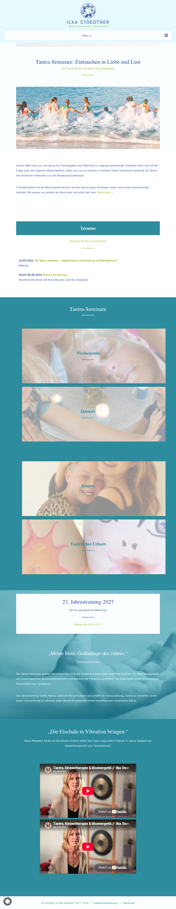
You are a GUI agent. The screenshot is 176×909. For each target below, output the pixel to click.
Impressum (129, 903)
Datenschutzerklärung (106, 903)
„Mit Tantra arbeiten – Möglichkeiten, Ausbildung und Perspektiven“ (76, 260)
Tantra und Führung (54, 274)
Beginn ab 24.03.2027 (87, 624)
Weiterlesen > (105, 192)
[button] (7, 901)
